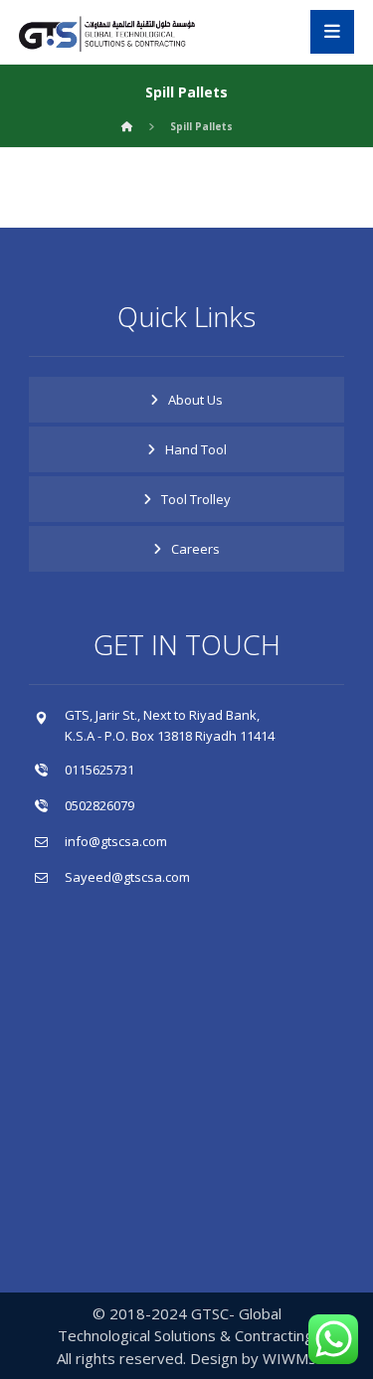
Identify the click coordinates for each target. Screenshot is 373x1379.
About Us (195, 400)
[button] (332, 32)
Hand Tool (196, 449)
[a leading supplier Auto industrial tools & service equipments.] (118, 34)
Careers (195, 549)
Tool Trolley (196, 499)
